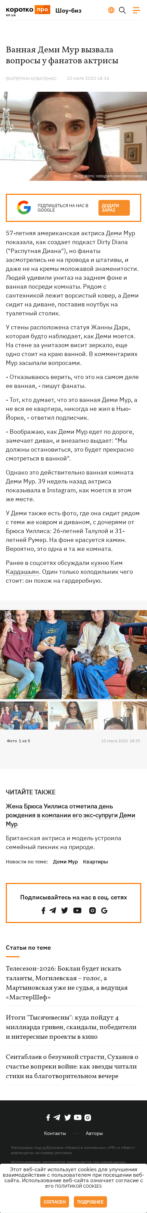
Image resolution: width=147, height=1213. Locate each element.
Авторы (94, 1133)
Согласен (55, 1202)
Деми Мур (120, 233)
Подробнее (90, 1202)
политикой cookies (78, 1186)
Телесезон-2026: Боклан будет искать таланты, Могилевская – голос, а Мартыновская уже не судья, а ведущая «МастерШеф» (67, 983)
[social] (43, 910)
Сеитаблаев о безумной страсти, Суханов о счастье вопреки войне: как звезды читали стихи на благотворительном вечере (72, 1066)
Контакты (55, 1133)
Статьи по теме (28, 947)
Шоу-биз (68, 10)
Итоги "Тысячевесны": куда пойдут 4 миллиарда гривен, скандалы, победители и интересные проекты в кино (71, 1027)
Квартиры (95, 861)
